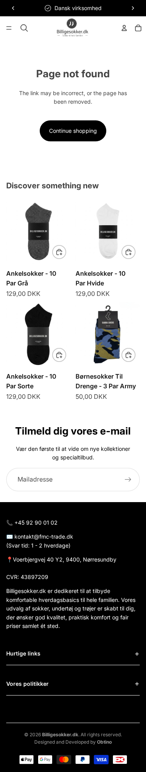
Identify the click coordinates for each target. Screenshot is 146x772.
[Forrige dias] (13, 8)
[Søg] (24, 28)
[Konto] (124, 28)
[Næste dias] (133, 8)
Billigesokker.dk (60, 734)
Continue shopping (73, 130)
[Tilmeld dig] (128, 479)
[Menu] (9, 28)
